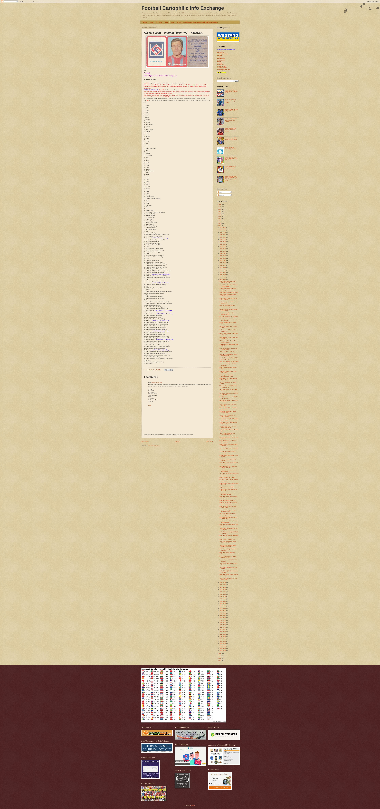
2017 (219, 225)
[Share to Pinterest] (172, 370)
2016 (219, 653)
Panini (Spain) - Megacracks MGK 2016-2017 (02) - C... (227, 282)
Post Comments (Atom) (153, 445)
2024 (219, 209)
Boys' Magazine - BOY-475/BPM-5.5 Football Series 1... (228, 518)
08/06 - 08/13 (223, 277)
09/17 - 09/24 (223, 262)
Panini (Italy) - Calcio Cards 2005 (227, 500)
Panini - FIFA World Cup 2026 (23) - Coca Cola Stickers (230, 130)
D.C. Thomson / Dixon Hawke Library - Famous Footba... (228, 349)
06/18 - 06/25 (223, 594)
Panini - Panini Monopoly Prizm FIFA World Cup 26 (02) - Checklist (231, 158)
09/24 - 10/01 (223, 260)
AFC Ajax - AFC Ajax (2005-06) (226, 351)
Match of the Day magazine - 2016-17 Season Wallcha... (228, 355)
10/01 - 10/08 (223, 258)
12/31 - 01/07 (223, 227)
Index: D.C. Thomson (222, 54)
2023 (219, 211)
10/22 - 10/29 (223, 251)
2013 (219, 660)
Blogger (193, 805)
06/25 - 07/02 (223, 591)
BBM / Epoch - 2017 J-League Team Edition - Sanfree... (228, 379)
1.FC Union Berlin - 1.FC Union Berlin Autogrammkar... (228, 390)
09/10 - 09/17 (223, 265)
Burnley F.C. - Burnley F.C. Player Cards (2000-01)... (227, 412)
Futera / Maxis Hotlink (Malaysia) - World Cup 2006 (227, 415)
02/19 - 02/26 (223, 634)
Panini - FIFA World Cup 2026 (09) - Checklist (230, 167)
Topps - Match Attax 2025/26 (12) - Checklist (230, 148)
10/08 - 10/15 (223, 255)
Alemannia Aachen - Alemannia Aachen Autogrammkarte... (228, 521)
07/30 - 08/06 (223, 279)
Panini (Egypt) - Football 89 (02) (227, 539)
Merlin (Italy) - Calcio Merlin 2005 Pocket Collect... (227, 553)
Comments (222, 195)
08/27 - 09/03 (223, 270)
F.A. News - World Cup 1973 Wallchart (228, 316)
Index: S (219, 61)
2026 (219, 204)
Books (151, 22)
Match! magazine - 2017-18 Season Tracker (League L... (228, 467)
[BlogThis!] (167, 370)
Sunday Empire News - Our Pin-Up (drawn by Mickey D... (227, 289)
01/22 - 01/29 (223, 643)
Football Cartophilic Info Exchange (183, 8)
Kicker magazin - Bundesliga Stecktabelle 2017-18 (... (226, 375)
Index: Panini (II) (221, 60)
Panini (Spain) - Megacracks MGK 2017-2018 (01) (227, 295)
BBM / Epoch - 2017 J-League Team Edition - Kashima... (228, 341)
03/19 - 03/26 (223, 624)
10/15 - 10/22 (223, 253)
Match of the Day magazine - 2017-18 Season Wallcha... (228, 463)
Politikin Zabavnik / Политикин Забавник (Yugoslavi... (226, 493)
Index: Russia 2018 (222, 67)
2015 (219, 656)
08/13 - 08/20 (223, 274)
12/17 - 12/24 (223, 232)
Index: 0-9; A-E (220, 52)
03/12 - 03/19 (223, 627)
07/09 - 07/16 (223, 587)
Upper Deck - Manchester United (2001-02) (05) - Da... (227, 514)
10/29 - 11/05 (223, 248)
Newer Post (145, 442)
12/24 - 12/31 (223, 230)
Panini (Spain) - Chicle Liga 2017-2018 (228, 292)
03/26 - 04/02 (223, 622)
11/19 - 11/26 (223, 241)
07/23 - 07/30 (223, 582)
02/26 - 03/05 (223, 631)
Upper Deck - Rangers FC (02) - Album (228, 361)
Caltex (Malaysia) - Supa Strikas (227, 477)
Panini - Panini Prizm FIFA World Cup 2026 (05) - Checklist (231, 120)
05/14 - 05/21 (223, 606)
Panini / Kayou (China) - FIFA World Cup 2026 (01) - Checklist (231, 91)
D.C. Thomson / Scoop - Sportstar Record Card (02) (227, 557)
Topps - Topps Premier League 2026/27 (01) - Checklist (230, 101)
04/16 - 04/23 (223, 615)
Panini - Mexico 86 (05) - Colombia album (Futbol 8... (227, 507)
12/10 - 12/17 (223, 234)
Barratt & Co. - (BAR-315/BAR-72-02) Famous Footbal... (228, 285)
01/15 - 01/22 (223, 646)
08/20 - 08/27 (223, 272)
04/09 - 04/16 (223, 617)
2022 (219, 214)
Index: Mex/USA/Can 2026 (223, 69)
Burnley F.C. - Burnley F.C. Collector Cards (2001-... (228, 327)
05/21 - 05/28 (223, 603)
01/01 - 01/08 (223, 650)
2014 (219, 658)
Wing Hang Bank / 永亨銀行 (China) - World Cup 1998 (228, 386)
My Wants (159, 22)
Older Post (209, 442)
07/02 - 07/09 (223, 589)
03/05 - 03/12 (223, 629)
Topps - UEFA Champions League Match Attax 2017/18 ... (227, 510)
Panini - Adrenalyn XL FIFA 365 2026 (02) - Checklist (231, 138)
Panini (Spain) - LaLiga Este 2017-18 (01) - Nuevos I (228, 299)
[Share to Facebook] (170, 370)
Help (166, 22)
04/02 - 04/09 (223, 620)
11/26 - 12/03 (223, 239)
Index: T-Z (219, 63)
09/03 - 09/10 (223, 267)
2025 (219, 206)
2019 (219, 221)
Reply (149, 405)
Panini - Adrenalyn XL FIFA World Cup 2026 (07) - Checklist (231, 111)
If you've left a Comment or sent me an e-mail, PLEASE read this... (197, 22)
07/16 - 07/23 (223, 584)
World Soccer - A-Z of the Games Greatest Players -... (227, 313)
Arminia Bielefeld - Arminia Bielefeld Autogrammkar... (227, 470)
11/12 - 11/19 (223, 244)
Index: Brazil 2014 (221, 66)
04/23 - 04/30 (223, 613)
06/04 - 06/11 (223, 599)
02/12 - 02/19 (223, 636)
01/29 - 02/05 (223, 641)
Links (172, 22)
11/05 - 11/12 (223, 246)
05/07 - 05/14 (223, 608)
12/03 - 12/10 (223, 237)
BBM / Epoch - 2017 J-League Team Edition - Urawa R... (228, 423)
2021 (219, 216)
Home (145, 22)
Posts (220, 192)
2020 (219, 218)
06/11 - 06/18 (223, 596)
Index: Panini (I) (221, 58)
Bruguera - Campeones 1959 (226, 487)
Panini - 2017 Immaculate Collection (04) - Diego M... (228, 319)
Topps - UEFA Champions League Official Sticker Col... (227, 542)
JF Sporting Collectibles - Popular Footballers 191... (227, 452)
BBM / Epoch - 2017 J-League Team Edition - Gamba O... (228, 503)
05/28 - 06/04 (223, 601)
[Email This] (165, 370)
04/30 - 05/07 (223, 610)
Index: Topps (220, 64)
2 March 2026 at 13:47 (157, 382)
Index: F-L (219, 55)
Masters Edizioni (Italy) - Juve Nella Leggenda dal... (228, 408)
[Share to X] (169, 370)
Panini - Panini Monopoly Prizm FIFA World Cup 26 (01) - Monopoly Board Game (231, 178)
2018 (219, 223)
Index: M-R (219, 57)
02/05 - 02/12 (223, 639)
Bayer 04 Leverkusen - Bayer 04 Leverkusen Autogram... (227, 306)
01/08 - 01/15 (223, 648)
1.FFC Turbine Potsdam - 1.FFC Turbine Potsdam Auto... (227, 434)
